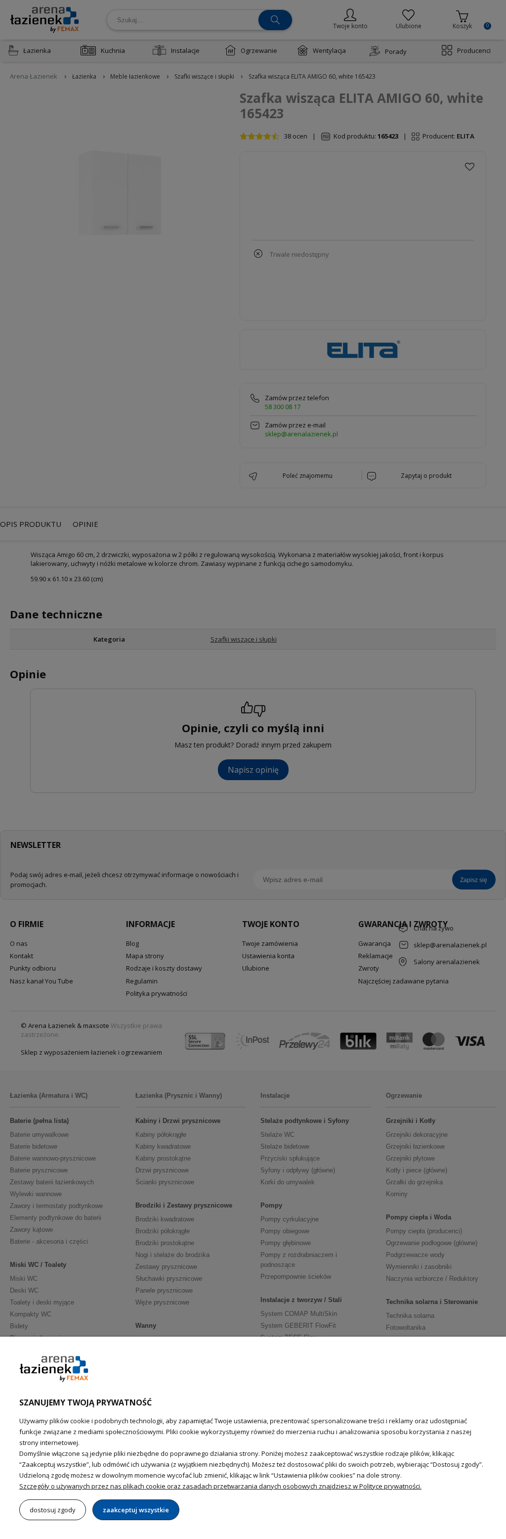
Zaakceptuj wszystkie (136, 1509)
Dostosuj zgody (53, 1509)
